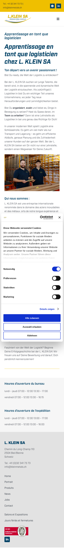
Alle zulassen (32, 318)
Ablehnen (32, 335)
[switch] (56, 278)
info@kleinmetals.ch (12, 7)
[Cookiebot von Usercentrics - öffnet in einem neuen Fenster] (40, 217)
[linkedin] (58, 6)
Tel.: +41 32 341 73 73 (12, 4)
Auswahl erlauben (32, 326)
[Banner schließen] (59, 217)
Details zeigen (47, 309)
